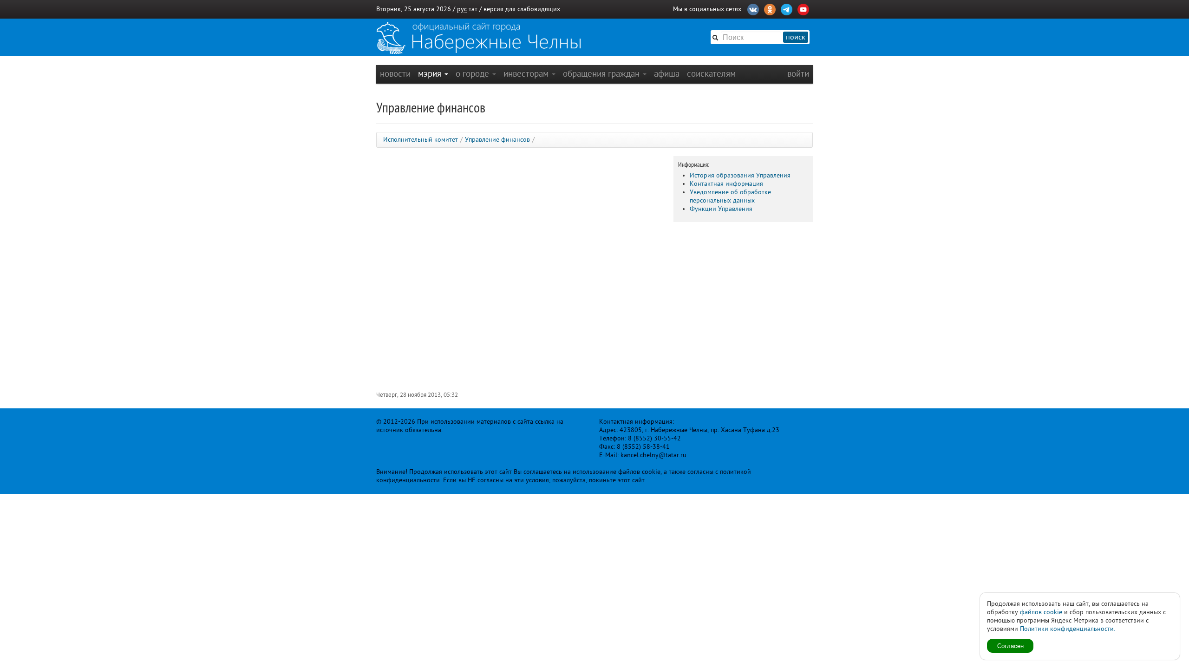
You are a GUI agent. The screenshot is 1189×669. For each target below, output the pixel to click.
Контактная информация (726, 183)
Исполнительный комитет (420, 139)
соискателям (711, 74)
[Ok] (770, 8)
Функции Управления (721, 208)
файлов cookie (1041, 612)
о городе (473, 74)
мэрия (431, 74)
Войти (798, 74)
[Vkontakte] (753, 8)
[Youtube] (803, 8)
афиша (666, 74)
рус (462, 9)
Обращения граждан (602, 74)
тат (473, 9)
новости (395, 74)
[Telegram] (786, 8)
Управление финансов (497, 139)
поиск (795, 37)
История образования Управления (740, 175)
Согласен (1010, 645)
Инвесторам (527, 74)
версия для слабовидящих (521, 9)
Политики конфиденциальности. (1067, 628)
